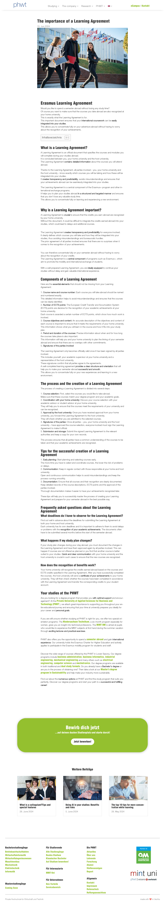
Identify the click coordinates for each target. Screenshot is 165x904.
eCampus (135, 6)
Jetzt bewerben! (82, 741)
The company (69, 6)
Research (86, 6)
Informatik (10, 872)
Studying (52, 6)
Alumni (90, 865)
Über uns (91, 855)
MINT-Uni (50, 873)
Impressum (92, 886)
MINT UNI (101, 625)
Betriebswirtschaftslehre (17, 852)
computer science (63, 663)
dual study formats (70, 666)
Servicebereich (53, 887)
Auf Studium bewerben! (57, 862)
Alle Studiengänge (55, 852)
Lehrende (91, 858)
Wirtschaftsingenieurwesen (18, 858)
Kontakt (146, 6)
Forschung (92, 862)
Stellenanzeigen (94, 868)
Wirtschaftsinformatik (15, 855)
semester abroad (95, 639)
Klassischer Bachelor (56, 858)
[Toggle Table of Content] (65, 138)
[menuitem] (110, 6)
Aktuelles (91, 852)
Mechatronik (11, 865)
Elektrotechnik (12, 868)
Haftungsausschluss (96, 893)
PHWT (99, 6)
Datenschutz (93, 889)
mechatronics (83, 663)
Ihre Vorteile (52, 884)
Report (90, 872)
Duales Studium (53, 855)
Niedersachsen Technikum (76, 622)
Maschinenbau (12, 862)
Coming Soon (11, 888)
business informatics (93, 657)
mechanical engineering (66, 660)
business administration (69, 657)
